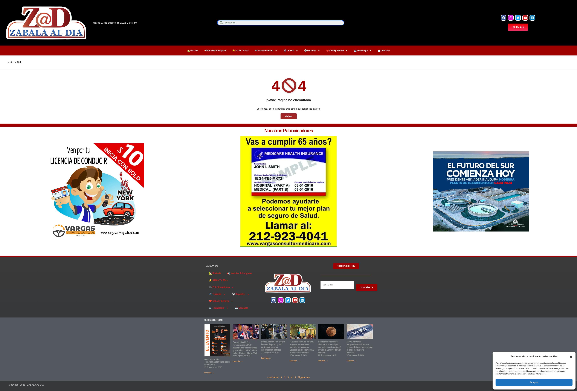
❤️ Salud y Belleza (335, 50)
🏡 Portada (192, 50)
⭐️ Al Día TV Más (240, 50)
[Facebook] (503, 18)
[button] (570, 356)
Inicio (10, 62)
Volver (288, 116)
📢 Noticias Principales (215, 50)
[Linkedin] (532, 18)
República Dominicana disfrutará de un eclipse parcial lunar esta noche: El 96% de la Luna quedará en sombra (329, 347)
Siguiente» (304, 377)
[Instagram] (511, 18)
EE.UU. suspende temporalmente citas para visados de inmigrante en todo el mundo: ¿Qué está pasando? (359, 347)
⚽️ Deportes (310, 50)
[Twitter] (518, 18)
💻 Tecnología (361, 50)
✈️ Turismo (288, 50)
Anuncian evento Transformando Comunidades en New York (217, 362)
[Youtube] (525, 18)
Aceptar (534, 382)
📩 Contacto (384, 50)
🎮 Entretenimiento (264, 50)
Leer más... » (209, 373)
